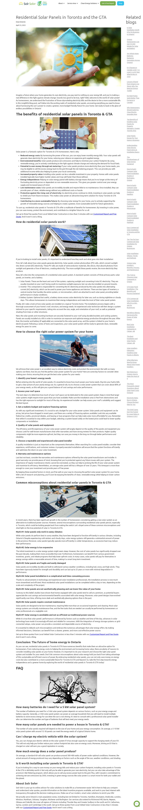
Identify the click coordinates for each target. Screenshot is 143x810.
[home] (33, 3)
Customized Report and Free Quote (103, 634)
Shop (120, 3)
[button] (61, 3)
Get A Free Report (108, 3)
